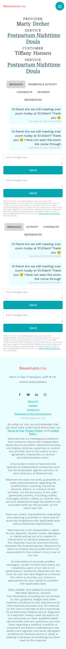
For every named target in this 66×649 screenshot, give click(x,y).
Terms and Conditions (49, 213)
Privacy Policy (34, 430)
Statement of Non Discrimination (33, 413)
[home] (14, 6)
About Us (33, 401)
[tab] (16, 84)
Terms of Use (15, 430)
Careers (33, 405)
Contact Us (33, 409)
